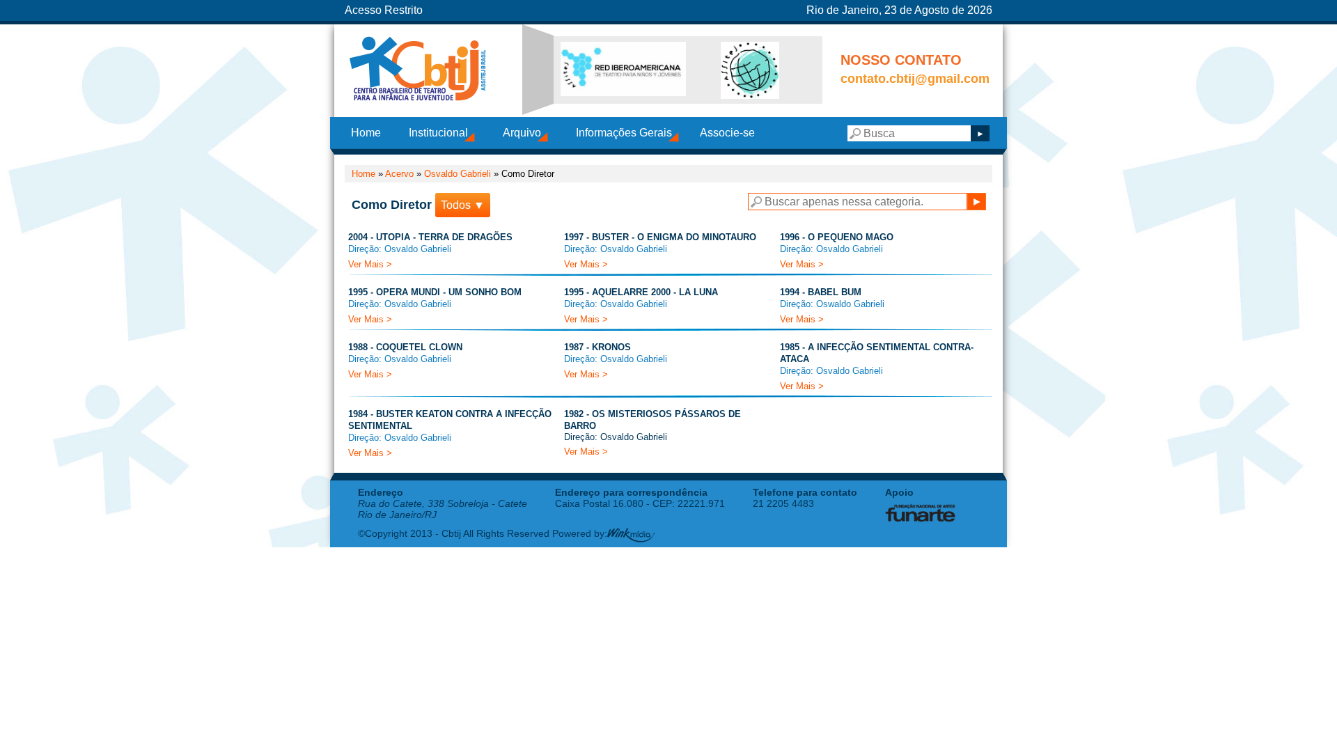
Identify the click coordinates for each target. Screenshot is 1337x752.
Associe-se (727, 133)
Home (366, 133)
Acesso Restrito (384, 10)
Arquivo (522, 133)
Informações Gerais (624, 133)
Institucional (438, 133)
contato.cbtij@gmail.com (915, 79)
